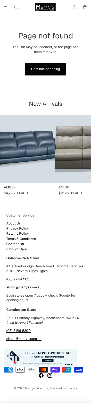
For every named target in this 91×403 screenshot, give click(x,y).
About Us (13, 223)
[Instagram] (50, 375)
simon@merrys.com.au (23, 287)
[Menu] (5, 7)
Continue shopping (45, 69)
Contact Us (15, 244)
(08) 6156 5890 (18, 330)
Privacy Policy (17, 228)
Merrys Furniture (36, 388)
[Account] (74, 7)
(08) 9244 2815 (18, 279)
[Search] (16, 7)
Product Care (16, 249)
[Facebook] (41, 375)
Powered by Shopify (63, 388)
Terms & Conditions (21, 239)
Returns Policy (17, 233)
